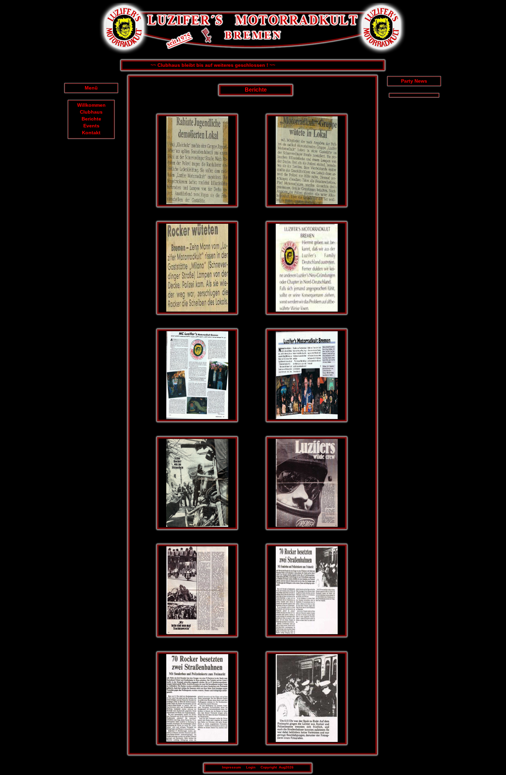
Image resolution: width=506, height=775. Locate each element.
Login (250, 767)
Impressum (231, 767)
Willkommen (91, 105)
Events (91, 125)
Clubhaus (91, 112)
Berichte (91, 119)
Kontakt (91, 132)
